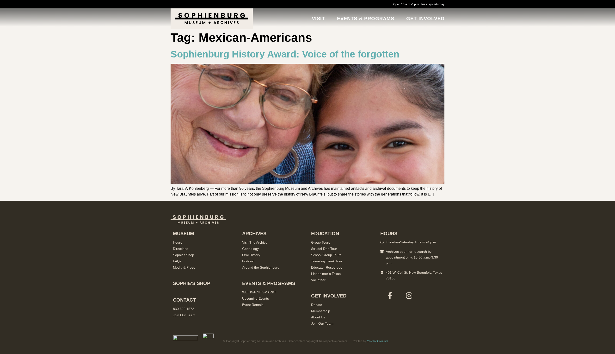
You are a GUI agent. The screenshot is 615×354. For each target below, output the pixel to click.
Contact (184, 300)
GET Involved (425, 18)
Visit (318, 18)
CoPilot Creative (377, 341)
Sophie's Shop (191, 283)
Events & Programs (365, 18)
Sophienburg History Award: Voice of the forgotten (285, 54)
